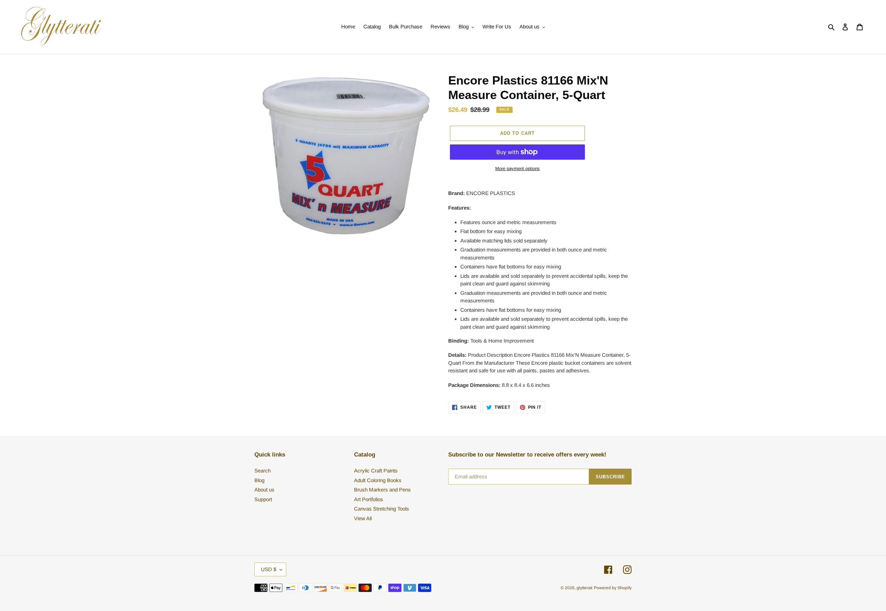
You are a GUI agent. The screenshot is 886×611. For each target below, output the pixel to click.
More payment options (517, 168)
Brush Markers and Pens (382, 490)
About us (264, 490)
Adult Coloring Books (377, 480)
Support (263, 499)
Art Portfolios (368, 499)
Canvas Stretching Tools (381, 509)
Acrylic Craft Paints (376, 470)
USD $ (268, 569)
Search (262, 470)
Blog (259, 480)
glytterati (585, 587)
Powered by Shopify (613, 587)
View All (363, 518)
